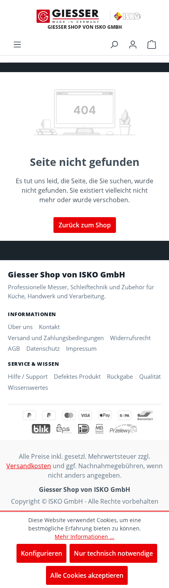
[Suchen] (114, 44)
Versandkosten (28, 465)
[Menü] (17, 44)
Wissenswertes (28, 387)
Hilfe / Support (28, 376)
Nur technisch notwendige (113, 553)
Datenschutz (43, 348)
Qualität (150, 376)
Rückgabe (120, 376)
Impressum (81, 348)
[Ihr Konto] (132, 44)
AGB (14, 348)
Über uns (20, 327)
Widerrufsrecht (130, 338)
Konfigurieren (41, 553)
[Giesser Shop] (67, 16)
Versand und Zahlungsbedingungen (56, 338)
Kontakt (49, 327)
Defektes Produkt (77, 376)
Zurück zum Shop (85, 225)
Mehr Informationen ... (84, 536)
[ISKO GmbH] (127, 16)
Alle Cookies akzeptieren (86, 575)
